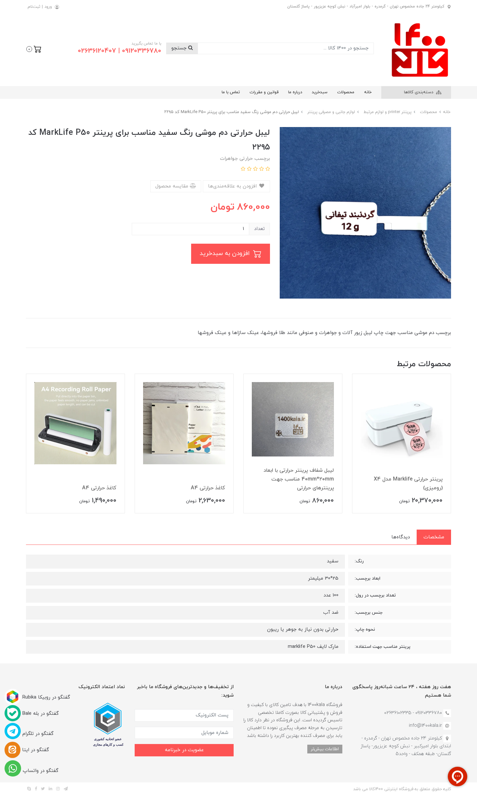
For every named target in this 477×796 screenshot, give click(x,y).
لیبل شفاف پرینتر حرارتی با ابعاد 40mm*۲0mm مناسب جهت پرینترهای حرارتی (298, 479)
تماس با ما (231, 92)
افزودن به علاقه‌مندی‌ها (233, 186)
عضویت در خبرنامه (184, 750)
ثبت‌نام (34, 7)
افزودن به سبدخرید (225, 253)
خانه (368, 92)
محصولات (345, 92)
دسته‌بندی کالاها (419, 92)
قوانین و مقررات (264, 92)
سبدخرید (319, 92)
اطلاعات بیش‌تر (325, 749)
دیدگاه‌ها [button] (400, 537)
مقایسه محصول (172, 186)
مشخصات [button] (433, 537)
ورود (48, 7)
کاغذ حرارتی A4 (208, 488)
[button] (34, 48)
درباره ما (295, 92)
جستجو (179, 48)
